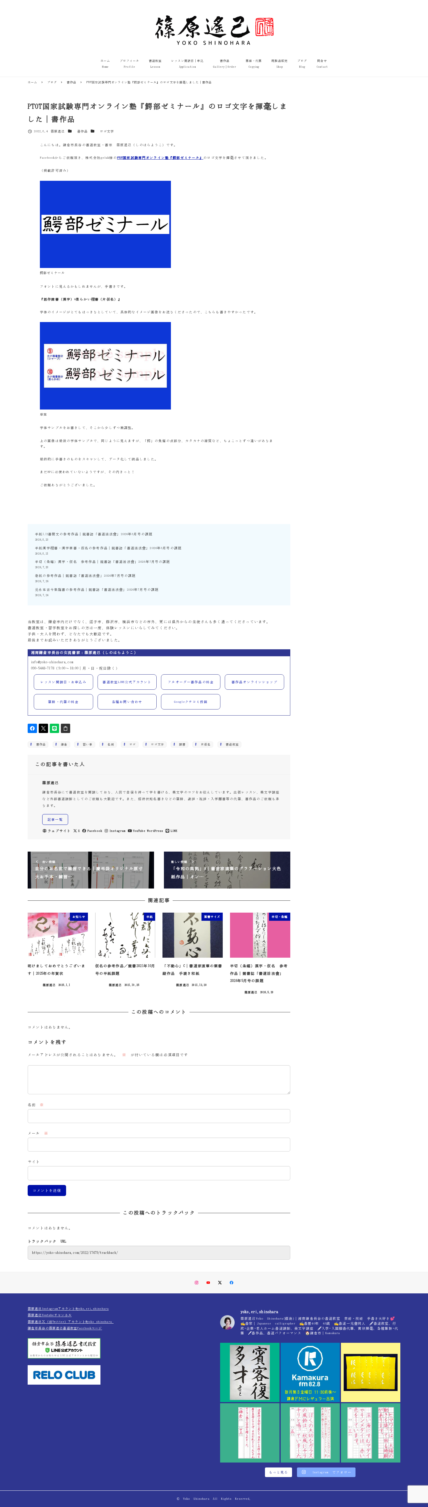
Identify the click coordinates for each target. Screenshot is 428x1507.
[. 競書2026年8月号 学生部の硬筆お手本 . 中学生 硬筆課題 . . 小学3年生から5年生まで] (250, 1433)
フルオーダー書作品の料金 (191, 682)
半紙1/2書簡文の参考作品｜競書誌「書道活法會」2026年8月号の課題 (94, 534)
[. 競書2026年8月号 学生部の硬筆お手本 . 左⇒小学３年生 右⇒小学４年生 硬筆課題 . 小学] (370, 1433)
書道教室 (230, 744)
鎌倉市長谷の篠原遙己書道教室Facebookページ (65, 1328)
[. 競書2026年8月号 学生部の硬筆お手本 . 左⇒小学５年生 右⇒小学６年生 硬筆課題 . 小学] (310, 1433)
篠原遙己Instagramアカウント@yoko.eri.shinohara (68, 1308)
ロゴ (131, 744)
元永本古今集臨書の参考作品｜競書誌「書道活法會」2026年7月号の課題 (97, 589)
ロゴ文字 (107, 131)
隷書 (180, 744)
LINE (174, 830)
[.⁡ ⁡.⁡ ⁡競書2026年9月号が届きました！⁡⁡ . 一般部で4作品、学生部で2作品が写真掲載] (370, 1372)
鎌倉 (62, 744)
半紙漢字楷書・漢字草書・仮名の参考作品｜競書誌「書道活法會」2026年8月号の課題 (108, 548)
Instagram (117, 830)
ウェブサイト (59, 830)
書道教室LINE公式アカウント (126, 682)
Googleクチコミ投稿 (191, 701)
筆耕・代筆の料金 (63, 701)
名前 (36, 1105)
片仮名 (204, 744)
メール (38, 1133)
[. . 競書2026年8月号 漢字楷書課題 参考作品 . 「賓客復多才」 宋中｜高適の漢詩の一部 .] (250, 1372)
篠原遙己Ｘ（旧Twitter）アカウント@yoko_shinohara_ (71, 1321)
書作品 (82, 131)
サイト (34, 1162)
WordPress (155, 830)
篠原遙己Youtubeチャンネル (50, 1315)
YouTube (139, 830)
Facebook (94, 830)
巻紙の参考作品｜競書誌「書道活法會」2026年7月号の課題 (85, 575)
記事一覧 (55, 819)
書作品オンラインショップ (254, 682)
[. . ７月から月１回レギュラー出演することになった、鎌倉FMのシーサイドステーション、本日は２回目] (310, 1372)
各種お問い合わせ (127, 701)
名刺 (109, 744)
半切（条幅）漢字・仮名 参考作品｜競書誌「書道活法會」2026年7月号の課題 (102, 561)
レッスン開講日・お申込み (63, 682)
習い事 (86, 744)
